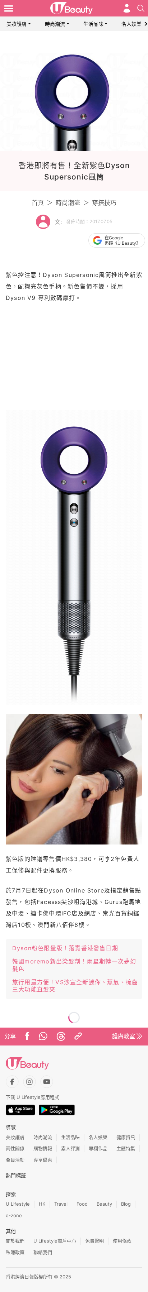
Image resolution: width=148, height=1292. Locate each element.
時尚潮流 (55, 24)
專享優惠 (42, 1160)
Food (82, 1204)
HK (42, 1204)
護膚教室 (123, 1036)
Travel (61, 1204)
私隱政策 (15, 1252)
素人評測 (70, 1148)
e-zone (14, 1215)
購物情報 (42, 1148)
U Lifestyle (18, 1204)
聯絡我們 (42, 1252)
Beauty (104, 1204)
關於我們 (15, 1241)
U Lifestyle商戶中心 (54, 1241)
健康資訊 (125, 1137)
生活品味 (93, 24)
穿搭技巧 (104, 202)
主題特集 (125, 1148)
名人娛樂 (131, 24)
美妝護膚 (16, 24)
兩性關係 (15, 1148)
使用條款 (122, 1241)
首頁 (38, 202)
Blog (126, 1204)
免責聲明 (94, 1241)
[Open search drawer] (141, 8)
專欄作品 (98, 1148)
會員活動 (15, 1160)
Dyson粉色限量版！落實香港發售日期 (65, 948)
